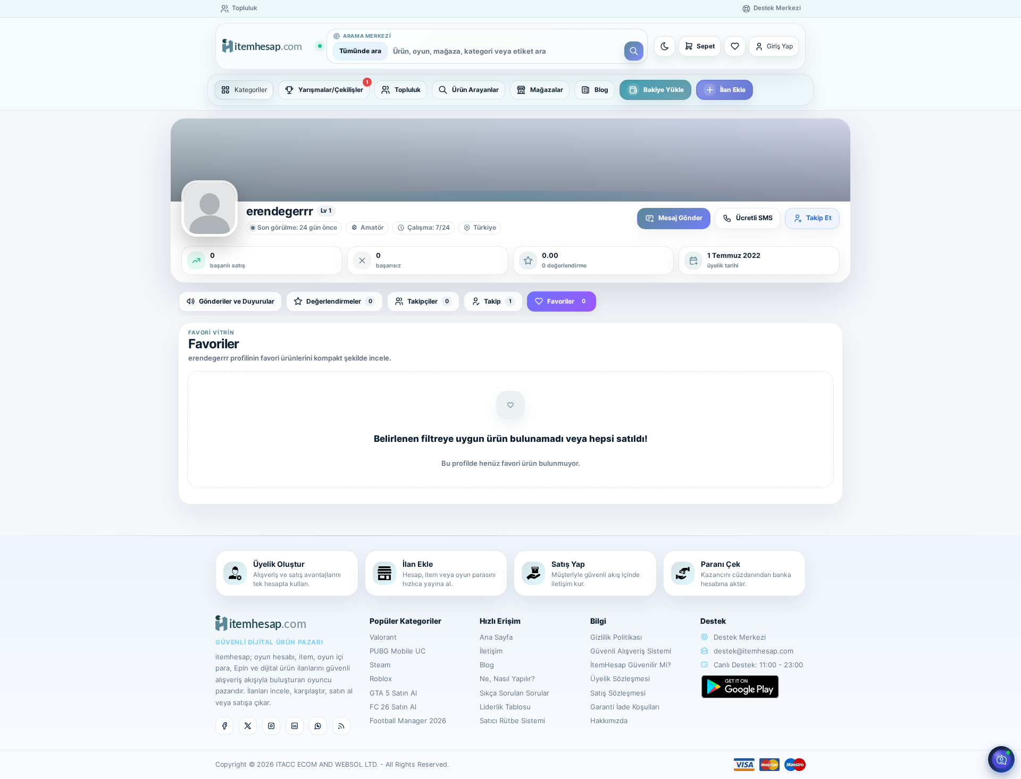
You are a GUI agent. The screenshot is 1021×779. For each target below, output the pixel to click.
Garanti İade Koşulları (624, 706)
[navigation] (510, 90)
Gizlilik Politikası (616, 637)
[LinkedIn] (295, 726)
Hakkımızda (608, 720)
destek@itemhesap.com (753, 651)
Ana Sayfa (496, 637)
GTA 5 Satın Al (393, 693)
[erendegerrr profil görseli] (209, 208)
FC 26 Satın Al (393, 706)
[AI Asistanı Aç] (1001, 759)
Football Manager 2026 (408, 720)
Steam (380, 664)
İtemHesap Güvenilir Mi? (630, 664)
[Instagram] (271, 726)
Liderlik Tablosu (505, 706)
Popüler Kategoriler (405, 620)
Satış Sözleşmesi (618, 693)
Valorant (383, 637)
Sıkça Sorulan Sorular (514, 693)
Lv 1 (326, 210)
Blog (487, 664)
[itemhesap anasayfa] (271, 46)
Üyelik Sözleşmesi (620, 678)
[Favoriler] (735, 46)
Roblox (381, 678)
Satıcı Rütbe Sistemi (512, 720)
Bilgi (598, 620)
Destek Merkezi (739, 637)
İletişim (491, 651)
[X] (248, 726)
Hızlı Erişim (500, 620)
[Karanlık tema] (664, 46)
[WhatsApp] (318, 726)
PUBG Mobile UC (397, 651)
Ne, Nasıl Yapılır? (507, 678)
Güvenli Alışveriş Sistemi (630, 651)
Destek (713, 620)
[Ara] (633, 51)
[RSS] (341, 726)
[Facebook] (224, 726)
